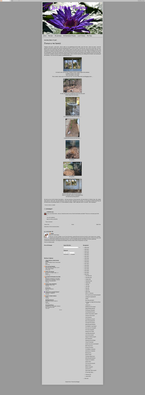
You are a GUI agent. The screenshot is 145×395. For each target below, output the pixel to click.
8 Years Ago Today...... (89, 372)
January (87, 376)
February (87, 374)
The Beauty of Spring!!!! (90, 310)
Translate (73, 254)
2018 (85, 261)
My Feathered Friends (69, 36)
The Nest (50, 36)
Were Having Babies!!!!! (90, 320)
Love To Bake (81, 36)
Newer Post (46, 224)
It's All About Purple (66, 8)
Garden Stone (88, 361)
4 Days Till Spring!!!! (89, 342)
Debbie (52, 233)
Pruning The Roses (89, 347)
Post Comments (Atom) (54, 226)
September (88, 281)
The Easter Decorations (90, 322)
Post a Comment (49, 221)
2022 (85, 254)
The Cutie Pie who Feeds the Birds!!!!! (93, 294)
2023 (85, 252)
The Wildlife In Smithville (90, 349)
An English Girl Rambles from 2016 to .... (52, 277)
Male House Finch (89, 345)
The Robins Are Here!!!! (90, 319)
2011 (85, 274)
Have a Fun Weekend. (49, 288)
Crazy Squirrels (88, 317)
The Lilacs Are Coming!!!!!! (90, 327)
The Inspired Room (49, 305)
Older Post (98, 224)
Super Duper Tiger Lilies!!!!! (90, 370)
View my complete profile (49, 242)
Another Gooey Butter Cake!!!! (91, 313)
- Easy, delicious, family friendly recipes (52, 261)
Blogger (77, 381)
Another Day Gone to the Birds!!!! (91, 343)
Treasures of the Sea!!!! (90, 315)
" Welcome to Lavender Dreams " (52, 291)
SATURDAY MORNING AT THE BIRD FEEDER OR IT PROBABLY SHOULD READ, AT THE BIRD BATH (52, 279)
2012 (85, 272)
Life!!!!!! (86, 298)
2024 (85, 251)
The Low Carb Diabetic (50, 266)
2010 (85, 378)
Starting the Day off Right (90, 340)
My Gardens (58, 36)
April (87, 289)
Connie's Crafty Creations (50, 295)
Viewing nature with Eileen (51, 283)
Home (44, 36)
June (87, 286)
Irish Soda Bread (88, 338)
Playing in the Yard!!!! (89, 331)
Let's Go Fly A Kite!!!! (89, 335)
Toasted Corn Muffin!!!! (89, 359)
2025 (85, 249)
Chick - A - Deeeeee (89, 293)
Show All (60, 309)
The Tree (89, 36)
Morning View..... (88, 352)
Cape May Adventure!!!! (90, 333)
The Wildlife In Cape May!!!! (90, 326)
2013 (85, 270)
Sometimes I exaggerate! (50, 292)
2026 (85, 247)
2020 (85, 258)
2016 (85, 265)
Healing (46, 296)
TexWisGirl (49, 211)
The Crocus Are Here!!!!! (90, 363)
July (86, 284)
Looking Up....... (88, 304)
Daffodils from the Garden (90, 306)
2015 (85, 267)
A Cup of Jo (47, 287)
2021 (85, 256)
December (88, 275)
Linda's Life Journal (49, 271)
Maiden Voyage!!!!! (89, 366)
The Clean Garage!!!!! (89, 329)
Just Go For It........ (88, 368)
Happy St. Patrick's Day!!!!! (90, 336)
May (87, 288)
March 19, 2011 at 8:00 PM (52, 219)
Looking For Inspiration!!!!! (90, 296)
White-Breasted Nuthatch (90, 324)
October (87, 279)
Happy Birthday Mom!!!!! (90, 308)
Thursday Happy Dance (90, 356)
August (87, 282)
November (88, 277)
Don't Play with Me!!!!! (89, 300)
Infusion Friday (88, 354)
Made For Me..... (88, 365)
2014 (85, 268)
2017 (85, 263)
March (87, 291)
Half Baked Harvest (49, 299)
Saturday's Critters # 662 (50, 284)
